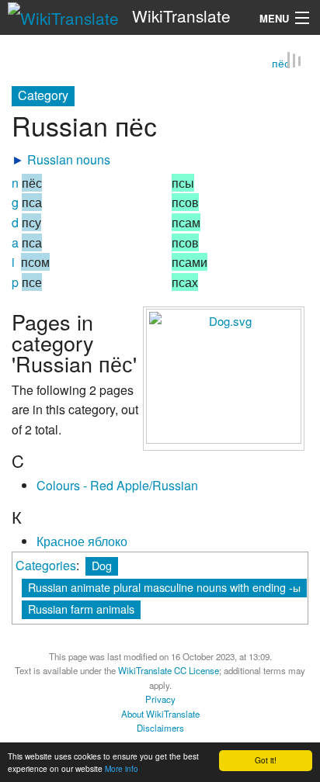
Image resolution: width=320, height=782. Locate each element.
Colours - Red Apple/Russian (117, 486)
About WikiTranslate (160, 714)
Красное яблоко (82, 542)
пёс (281, 63)
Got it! (266, 760)
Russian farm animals (81, 608)
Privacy (160, 700)
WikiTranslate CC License (168, 671)
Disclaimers (160, 728)
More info (121, 768)
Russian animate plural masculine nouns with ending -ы (164, 587)
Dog (102, 565)
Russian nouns (68, 160)
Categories (46, 565)
